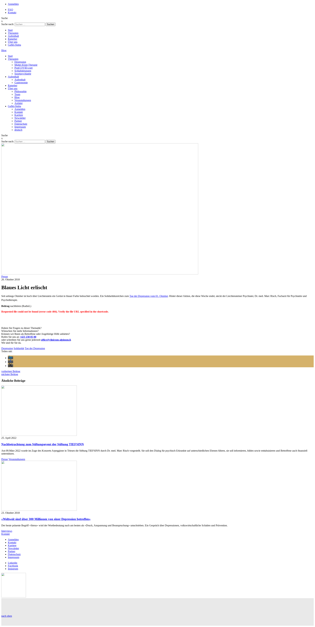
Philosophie (20, 91)
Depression (20, 62)
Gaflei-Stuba (14, 44)
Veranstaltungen (22, 100)
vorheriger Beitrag (10, 371)
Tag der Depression (35, 348)
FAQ (10, 9)
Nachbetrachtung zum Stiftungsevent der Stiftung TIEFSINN (42, 444)
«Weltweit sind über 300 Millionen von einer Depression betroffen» (46, 519)
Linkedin (12, 562)
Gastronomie (21, 82)
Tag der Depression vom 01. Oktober (148, 296)
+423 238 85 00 (28, 336)
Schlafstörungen (22, 70)
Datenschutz (20, 123)
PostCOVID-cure (23, 67)
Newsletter (20, 118)
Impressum (20, 126)
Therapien (13, 33)
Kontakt (12, 12)
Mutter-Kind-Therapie (25, 64)
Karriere (18, 115)
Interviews (6, 531)
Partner (18, 121)
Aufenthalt (13, 36)
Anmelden (13, 4)
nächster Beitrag (9, 374)
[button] (10, 357)
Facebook (13, 565)
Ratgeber (12, 39)
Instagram (13, 568)
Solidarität (19, 348)
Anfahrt (18, 103)
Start (10, 30)
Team (17, 94)
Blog (3, 50)
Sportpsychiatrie (22, 73)
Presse (4, 276)
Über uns (12, 41)
